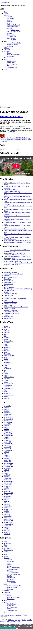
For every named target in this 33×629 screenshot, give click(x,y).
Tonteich (13, 39)
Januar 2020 (7, 480)
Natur (5, 370)
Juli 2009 (6, 527)
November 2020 (8, 463)
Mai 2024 (6, 437)
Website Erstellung (12, 26)
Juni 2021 (6, 453)
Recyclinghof (11, 35)
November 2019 (8, 481)
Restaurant (7, 51)
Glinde (6, 349)
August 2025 (7, 424)
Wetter (9, 66)
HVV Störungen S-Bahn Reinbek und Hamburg (18, 289)
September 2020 (8, 466)
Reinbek (19, 139)
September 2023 (8, 443)
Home (5, 12)
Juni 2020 (6, 471)
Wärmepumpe (15, 30)
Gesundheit (7, 347)
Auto (5, 329)
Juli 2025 (6, 425)
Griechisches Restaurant (14, 54)
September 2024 (8, 435)
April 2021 (7, 457)
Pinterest (13, 621)
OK (1, 628)
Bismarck (6, 337)
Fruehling (6, 345)
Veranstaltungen (12, 67)
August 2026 (7, 406)
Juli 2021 (6, 452)
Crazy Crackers (8, 341)
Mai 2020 (6, 473)
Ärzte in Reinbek (9, 318)
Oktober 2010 (8, 509)
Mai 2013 (6, 499)
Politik (5, 546)
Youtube (29, 620)
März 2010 (7, 514)
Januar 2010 (7, 517)
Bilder (5, 41)
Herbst (6, 352)
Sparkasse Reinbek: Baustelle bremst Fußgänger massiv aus (18, 260)
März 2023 (7, 445)
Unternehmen (8, 548)
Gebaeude (3, 139)
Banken (9, 21)
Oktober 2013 (8, 494)
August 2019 (7, 484)
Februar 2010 (7, 516)
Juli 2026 (6, 407)
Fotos (5, 344)
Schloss (6, 382)
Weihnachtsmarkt (9, 395)
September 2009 (8, 524)
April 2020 (7, 475)
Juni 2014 (6, 488)
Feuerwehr (7, 342)
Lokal (5, 365)
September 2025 (8, 422)
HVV (5, 357)
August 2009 (7, 525)
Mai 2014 (6, 489)
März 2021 (7, 458)
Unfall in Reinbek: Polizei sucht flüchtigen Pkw (17, 240)
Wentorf (6, 315)
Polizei (6, 373)
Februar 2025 (7, 432)
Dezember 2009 (8, 519)
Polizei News (11, 62)
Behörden (6, 48)
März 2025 (7, 430)
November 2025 (8, 419)
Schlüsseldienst (11, 36)
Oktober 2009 (8, 522)
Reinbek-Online (4, 2)
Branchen (6, 15)
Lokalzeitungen (11, 61)
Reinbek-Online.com (10, 308)
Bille (5, 336)
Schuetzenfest (8, 385)
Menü (2, 8)
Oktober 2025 (8, 420)
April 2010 (7, 512)
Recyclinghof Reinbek (10, 303)
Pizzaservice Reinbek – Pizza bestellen (15, 298)
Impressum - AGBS (21, 615)
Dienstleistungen (8, 280)
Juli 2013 (6, 498)
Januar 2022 (7, 448)
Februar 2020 (7, 478)
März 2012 (7, 504)
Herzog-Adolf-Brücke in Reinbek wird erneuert (17, 242)
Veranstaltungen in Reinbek (12, 313)
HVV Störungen (12, 64)
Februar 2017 (7, 486)
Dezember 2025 (8, 417)
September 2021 (8, 450)
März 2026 (7, 412)
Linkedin (11, 620)
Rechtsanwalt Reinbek (10, 302)
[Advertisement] (16, 89)
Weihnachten (7, 393)
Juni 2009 (6, 529)
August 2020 (7, 468)
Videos (6, 551)
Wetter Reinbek (8, 316)
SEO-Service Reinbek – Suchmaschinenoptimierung (12, 190)
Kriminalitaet (7, 364)
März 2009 (7, 534)
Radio (5, 300)
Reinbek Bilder (8, 305)
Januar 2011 (7, 507)
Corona (6, 339)
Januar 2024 (7, 442)
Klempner (10, 28)
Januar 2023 (7, 447)
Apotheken (10, 18)
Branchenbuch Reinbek (10, 277)
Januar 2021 (7, 460)
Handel (6, 285)
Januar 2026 (7, 416)
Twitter (24, 620)
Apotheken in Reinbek (10, 272)
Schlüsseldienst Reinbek (11, 311)
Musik (5, 367)
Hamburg (6, 350)
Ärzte (9, 20)
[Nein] (17, 628)
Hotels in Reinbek (9, 287)
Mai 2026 (6, 411)
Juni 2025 (6, 427)
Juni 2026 (6, 409)
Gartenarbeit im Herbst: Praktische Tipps (15, 229)
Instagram (10, 46)
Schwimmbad (11, 38)
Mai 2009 (6, 530)
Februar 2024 (7, 440)
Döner (9, 53)
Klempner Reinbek (9, 290)
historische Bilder (12, 44)
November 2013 (8, 493)
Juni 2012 (6, 502)
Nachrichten (7, 368)
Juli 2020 (6, 470)
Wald (5, 391)
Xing (8, 621)
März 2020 (7, 476)
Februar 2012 (7, 506)
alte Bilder (7, 327)
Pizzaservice (10, 56)
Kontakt (6, 13)
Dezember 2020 (8, 461)
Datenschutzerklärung (9, 628)
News (5, 59)
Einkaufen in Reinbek (10, 282)
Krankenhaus (7, 362)
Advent (6, 326)
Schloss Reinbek (8, 383)
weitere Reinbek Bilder (14, 43)
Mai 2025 (6, 429)
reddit (18, 621)
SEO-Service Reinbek (13, 25)
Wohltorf (6, 398)
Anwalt (9, 17)
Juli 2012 (6, 501)
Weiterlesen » (12, 131)
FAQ (5, 69)
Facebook (3, 621)
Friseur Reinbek (8, 284)
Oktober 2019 (8, 483)
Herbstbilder (7, 354)
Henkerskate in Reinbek (11, 116)
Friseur (9, 23)
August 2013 (7, 496)
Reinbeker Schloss (9, 377)
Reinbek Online (9, 138)
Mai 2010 (6, 511)
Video (5, 390)
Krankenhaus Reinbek (10, 293)
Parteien (9, 33)
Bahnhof (6, 331)
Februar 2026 (7, 414)
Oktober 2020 (8, 465)
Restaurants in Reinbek (10, 310)
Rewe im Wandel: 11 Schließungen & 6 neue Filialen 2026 (14, 254)
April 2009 (7, 532)
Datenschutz (7, 279)
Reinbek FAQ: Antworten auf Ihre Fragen (16, 307)
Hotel (5, 58)
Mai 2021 (6, 455)
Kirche (6, 359)
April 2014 (7, 491)
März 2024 (7, 438)
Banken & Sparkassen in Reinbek (13, 274)
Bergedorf (7, 332)
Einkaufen (7, 49)
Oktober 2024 (8, 434)
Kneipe (6, 360)
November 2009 (8, 521)
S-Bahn (6, 380)
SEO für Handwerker (13, 31)
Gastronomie (7, 543)
